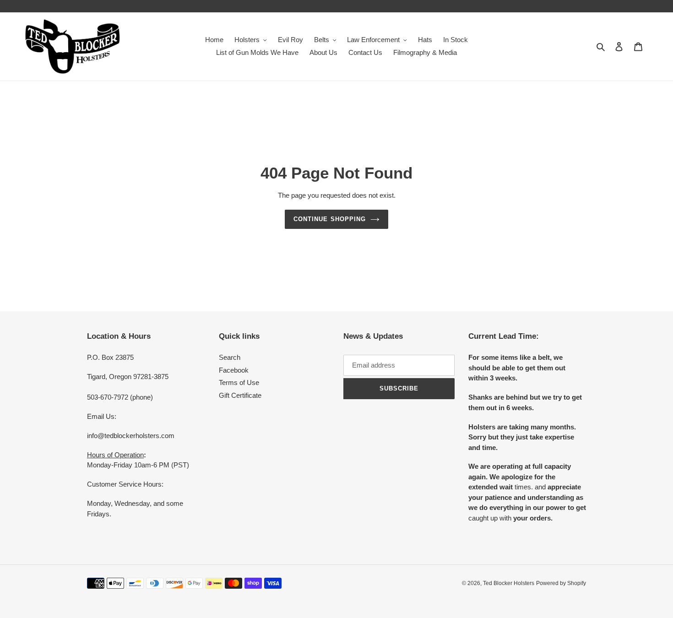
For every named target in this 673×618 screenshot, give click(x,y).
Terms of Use (239, 382)
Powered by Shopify (561, 583)
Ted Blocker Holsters (508, 583)
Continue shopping (329, 219)
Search (229, 357)
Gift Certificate (240, 395)
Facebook (234, 370)
